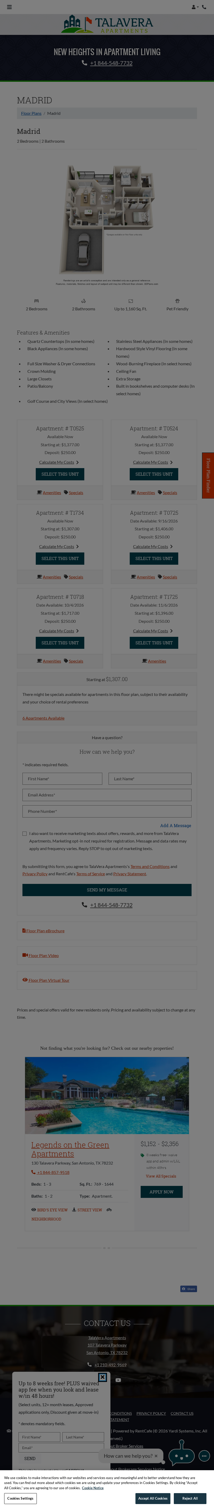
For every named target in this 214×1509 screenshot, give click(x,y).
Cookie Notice (93, 1488)
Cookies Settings (20, 1498)
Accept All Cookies (153, 1498)
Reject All (190, 1498)
